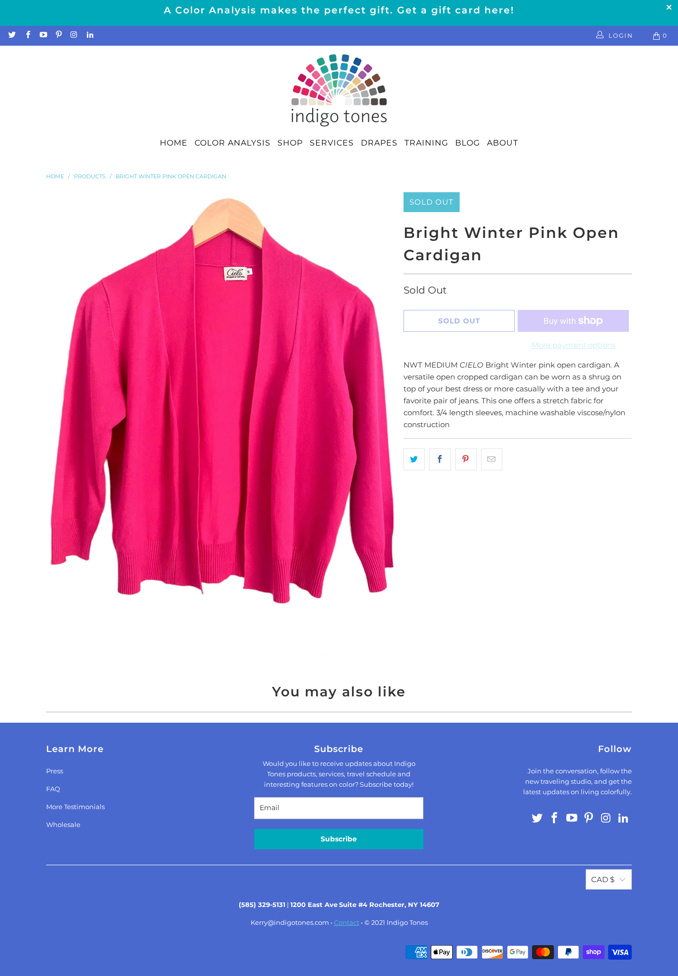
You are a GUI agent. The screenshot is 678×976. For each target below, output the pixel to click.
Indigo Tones (407, 922)
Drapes (379, 143)
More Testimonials (75, 807)
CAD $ (602, 879)
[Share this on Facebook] (440, 459)
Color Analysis (233, 143)
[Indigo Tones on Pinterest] (58, 35)
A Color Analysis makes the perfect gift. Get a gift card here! (339, 10)
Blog (467, 143)
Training (426, 143)
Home (174, 143)
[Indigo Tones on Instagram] (73, 35)
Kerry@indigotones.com (290, 922)
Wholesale (63, 824)
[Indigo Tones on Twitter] (11, 35)
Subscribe (339, 838)
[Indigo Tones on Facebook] (27, 35)
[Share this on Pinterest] (465, 459)
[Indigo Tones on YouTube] (43, 35)
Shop (290, 143)
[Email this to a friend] (491, 459)
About (502, 143)
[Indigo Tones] (339, 91)
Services (332, 143)
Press (54, 771)
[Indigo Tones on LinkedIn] (89, 35)
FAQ (53, 789)
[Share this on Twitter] (414, 459)
